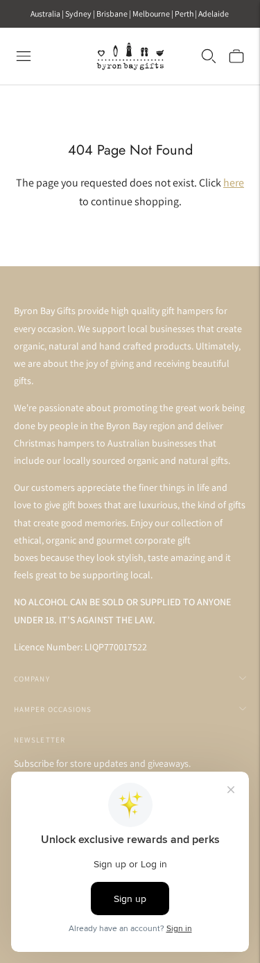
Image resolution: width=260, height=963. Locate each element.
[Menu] (23, 56)
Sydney (78, 13)
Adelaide (213, 13)
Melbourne (151, 13)
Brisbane (112, 13)
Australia (45, 13)
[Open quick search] (208, 56)
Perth (184, 13)
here (233, 182)
